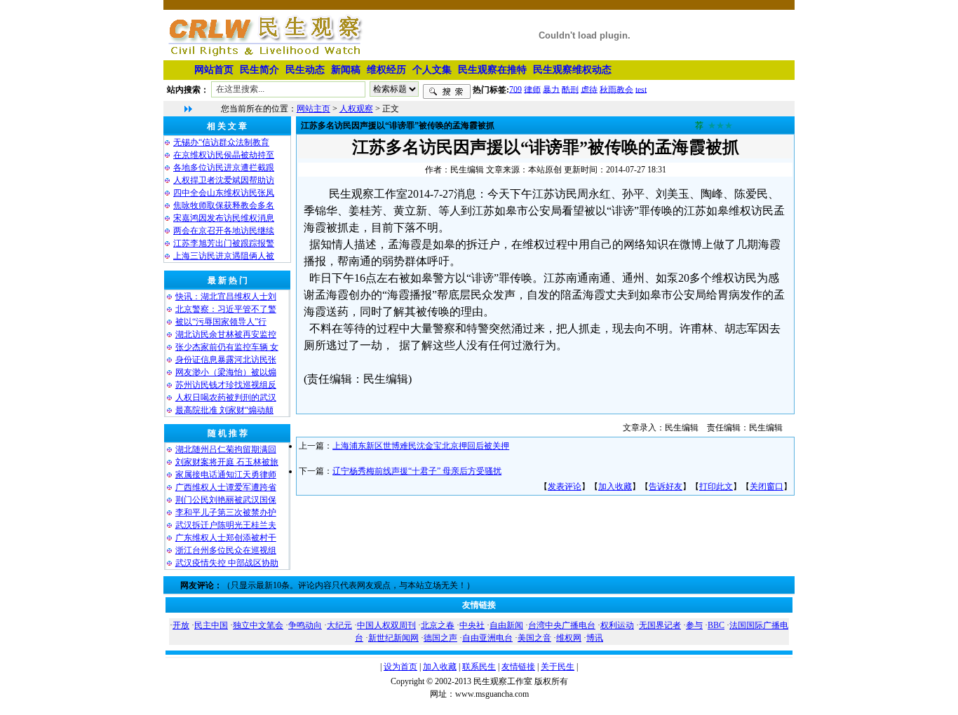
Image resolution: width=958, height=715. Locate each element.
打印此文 (716, 486)
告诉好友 (665, 486)
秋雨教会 (616, 89)
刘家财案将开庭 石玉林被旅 (226, 462)
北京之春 (437, 625)
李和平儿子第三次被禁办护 (225, 512)
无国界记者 (660, 625)
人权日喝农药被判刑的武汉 (225, 397)
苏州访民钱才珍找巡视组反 (225, 385)
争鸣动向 (305, 625)
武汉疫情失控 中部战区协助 (226, 563)
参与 (694, 625)
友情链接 (518, 667)
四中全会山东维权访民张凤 (223, 193)
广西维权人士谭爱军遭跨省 (225, 487)
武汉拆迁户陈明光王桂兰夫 (225, 525)
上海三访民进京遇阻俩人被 (223, 256)
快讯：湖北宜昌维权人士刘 (225, 296)
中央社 (472, 625)
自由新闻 (506, 625)
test (641, 89)
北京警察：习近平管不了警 (225, 309)
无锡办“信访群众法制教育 (221, 142)
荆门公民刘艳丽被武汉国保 (225, 500)
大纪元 (339, 625)
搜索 (447, 92)
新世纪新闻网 (393, 638)
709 (515, 89)
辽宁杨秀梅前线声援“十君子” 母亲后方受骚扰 (416, 471)
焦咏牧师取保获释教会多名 (223, 205)
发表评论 (564, 486)
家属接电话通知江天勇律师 (225, 474)
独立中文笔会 (258, 625)
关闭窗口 (766, 486)
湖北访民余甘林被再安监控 (225, 334)
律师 (532, 89)
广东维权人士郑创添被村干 (225, 538)
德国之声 (440, 638)
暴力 (551, 89)
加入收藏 (615, 486)
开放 (181, 625)
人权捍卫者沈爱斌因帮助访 (223, 180)
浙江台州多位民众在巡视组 (225, 550)
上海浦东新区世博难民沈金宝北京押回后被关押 (420, 446)
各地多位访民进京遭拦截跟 (223, 167)
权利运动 (617, 625)
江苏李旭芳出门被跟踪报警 (223, 243)
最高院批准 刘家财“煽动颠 (224, 410)
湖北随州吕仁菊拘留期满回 (225, 449)
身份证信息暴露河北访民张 (225, 360)
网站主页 (313, 109)
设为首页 (400, 667)
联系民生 (479, 667)
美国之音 (534, 638)
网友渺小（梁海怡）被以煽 (225, 372)
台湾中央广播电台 (561, 625)
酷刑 (570, 89)
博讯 (594, 638)
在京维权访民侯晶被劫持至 (223, 155)
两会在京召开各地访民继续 (223, 231)
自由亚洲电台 (487, 638)
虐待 (589, 89)
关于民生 (557, 667)
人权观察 (356, 109)
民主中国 (211, 625)
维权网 (568, 638)
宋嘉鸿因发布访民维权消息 (223, 218)
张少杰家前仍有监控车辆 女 (226, 347)
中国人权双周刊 (386, 625)
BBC (716, 625)
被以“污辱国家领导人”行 (221, 322)
